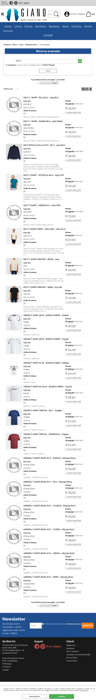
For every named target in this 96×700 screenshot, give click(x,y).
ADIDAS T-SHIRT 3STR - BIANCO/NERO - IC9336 (45, 339)
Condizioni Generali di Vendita (78, 655)
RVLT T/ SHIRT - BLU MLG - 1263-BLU (41, 97)
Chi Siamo (6, 667)
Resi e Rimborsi (72, 651)
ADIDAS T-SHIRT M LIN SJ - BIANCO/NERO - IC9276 (47, 386)
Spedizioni (70, 648)
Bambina (54, 26)
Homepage (6, 664)
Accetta (61, 696)
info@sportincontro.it (16, 658)
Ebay (20, 3)
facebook (11, 3)
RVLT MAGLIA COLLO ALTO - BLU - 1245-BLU (44, 145)
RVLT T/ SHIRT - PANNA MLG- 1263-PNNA (43, 121)
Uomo (18, 26)
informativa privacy (74, 624)
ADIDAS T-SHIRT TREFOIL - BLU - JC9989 (42, 410)
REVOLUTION (29, 108)
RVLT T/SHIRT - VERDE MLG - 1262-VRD (41, 205)
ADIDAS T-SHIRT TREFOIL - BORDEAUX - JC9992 (45, 434)
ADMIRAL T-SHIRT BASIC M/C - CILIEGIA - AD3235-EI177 (49, 505)
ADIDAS (26, 325)
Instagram (16, 3)
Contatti (48, 35)
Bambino (40, 26)
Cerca (18, 61)
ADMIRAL (27, 468)
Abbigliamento (35, 65)
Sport (65, 26)
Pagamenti (70, 645)
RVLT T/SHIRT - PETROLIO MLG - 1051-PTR (43, 175)
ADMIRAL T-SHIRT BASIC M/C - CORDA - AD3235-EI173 (48, 529)
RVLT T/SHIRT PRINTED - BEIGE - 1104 (41, 259)
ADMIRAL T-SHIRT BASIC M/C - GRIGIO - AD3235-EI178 (48, 553)
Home (8, 26)
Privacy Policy (71, 658)
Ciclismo (77, 26)
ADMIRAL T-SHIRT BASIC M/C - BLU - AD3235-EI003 (47, 482)
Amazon (27, 3)
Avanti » (55, 83)
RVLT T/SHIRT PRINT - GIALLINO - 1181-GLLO (44, 229)
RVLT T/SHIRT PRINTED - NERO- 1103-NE (42, 287)
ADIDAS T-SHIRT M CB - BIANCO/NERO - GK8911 (46, 363)
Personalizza (34, 696)
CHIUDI (94, 688)
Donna (28, 26)
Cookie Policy (84, 690)
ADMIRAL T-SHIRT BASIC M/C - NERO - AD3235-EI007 (48, 577)
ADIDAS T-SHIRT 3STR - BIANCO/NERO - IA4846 (45, 315)
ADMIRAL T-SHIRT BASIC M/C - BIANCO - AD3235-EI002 (49, 458)
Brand (88, 26)
